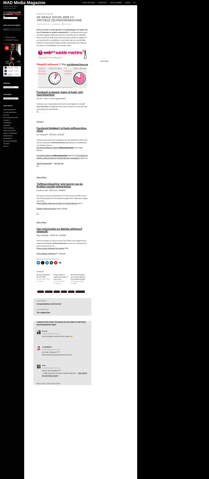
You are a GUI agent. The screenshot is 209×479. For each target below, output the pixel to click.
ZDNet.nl (40, 122)
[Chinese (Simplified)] (8, 12)
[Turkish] (20, 14)
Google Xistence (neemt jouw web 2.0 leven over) (61, 277)
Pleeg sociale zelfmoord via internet (50, 248)
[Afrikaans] (4, 12)
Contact (102, 3)
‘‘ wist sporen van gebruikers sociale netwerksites (60, 185)
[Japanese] (8, 14)
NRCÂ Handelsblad (44, 163)
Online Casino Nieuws (9, 130)
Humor (40, 291)
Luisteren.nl (6, 120)
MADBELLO (57, 24)
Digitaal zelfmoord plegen (46, 209)
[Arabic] (6, 12)
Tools (64, 291)
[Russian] (16, 14)
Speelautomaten (8, 136)
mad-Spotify (6, 125)
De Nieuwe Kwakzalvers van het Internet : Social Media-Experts (78, 277)
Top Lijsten (6, 143)
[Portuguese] (14, 14)
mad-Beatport (7, 122)
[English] (12, 12)
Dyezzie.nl (6, 115)
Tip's (44, 14)
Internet (40, 14)
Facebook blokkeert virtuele (62, 129)
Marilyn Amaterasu (8, 128)
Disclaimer (116, 3)
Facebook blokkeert (52, 155)
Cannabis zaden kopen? (10, 112)
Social (57, 291)
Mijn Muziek (89, 3)
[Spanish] (18, 14)
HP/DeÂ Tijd (58, 163)
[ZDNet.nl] (41, 114)
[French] (14, 12)
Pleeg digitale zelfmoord (46, 254)
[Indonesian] (4, 14)
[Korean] (10, 14)
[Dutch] (10, 12)
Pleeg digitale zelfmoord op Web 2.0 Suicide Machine (57, 203)
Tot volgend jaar (43, 311)
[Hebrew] (20, 12)
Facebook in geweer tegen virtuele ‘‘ (60, 93)
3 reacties (67, 24)
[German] (16, 12)
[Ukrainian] (4, 16)
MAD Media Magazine (24, 2)
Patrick (44, 331)
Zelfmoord (80, 291)
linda (44, 365)
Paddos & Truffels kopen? (10, 133)
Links (128, 3)
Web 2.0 (71, 291)
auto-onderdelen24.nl (9, 109)
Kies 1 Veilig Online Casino (10, 117)
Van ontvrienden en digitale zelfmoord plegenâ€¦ (59, 230)
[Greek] (18, 12)
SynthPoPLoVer (7, 138)
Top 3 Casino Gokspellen (10, 141)
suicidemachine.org (77, 64)
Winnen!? (6, 146)
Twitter (50, 14)
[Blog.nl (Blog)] (41, 169)
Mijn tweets (105, 61)
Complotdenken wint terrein (49, 302)
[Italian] (6, 14)
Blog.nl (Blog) (41, 177)
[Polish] (12, 14)
